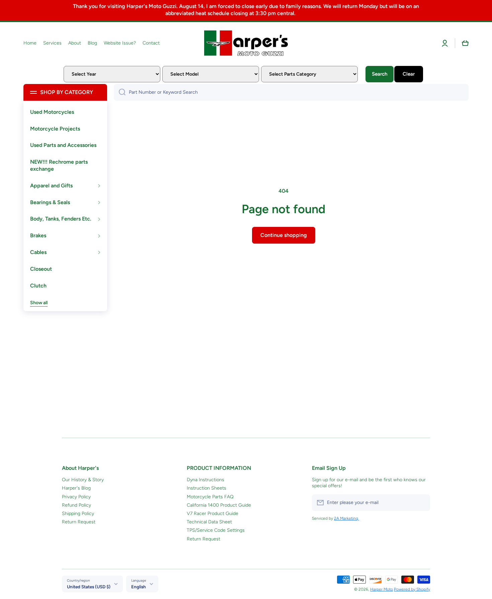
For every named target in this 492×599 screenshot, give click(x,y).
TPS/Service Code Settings (216, 530)
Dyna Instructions (205, 480)
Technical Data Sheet (209, 522)
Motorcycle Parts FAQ (210, 497)
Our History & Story (83, 480)
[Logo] (246, 43)
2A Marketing (346, 518)
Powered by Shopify (412, 589)
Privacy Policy (76, 497)
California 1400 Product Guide (219, 505)
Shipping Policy (78, 513)
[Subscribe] (421, 502)
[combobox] (291, 92)
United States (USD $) (88, 586)
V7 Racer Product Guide (212, 513)
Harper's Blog (76, 488)
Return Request (78, 522)
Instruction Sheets (206, 488)
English (138, 586)
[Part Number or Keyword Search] (120, 92)
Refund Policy (76, 505)
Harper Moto (381, 589)
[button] (465, 43)
